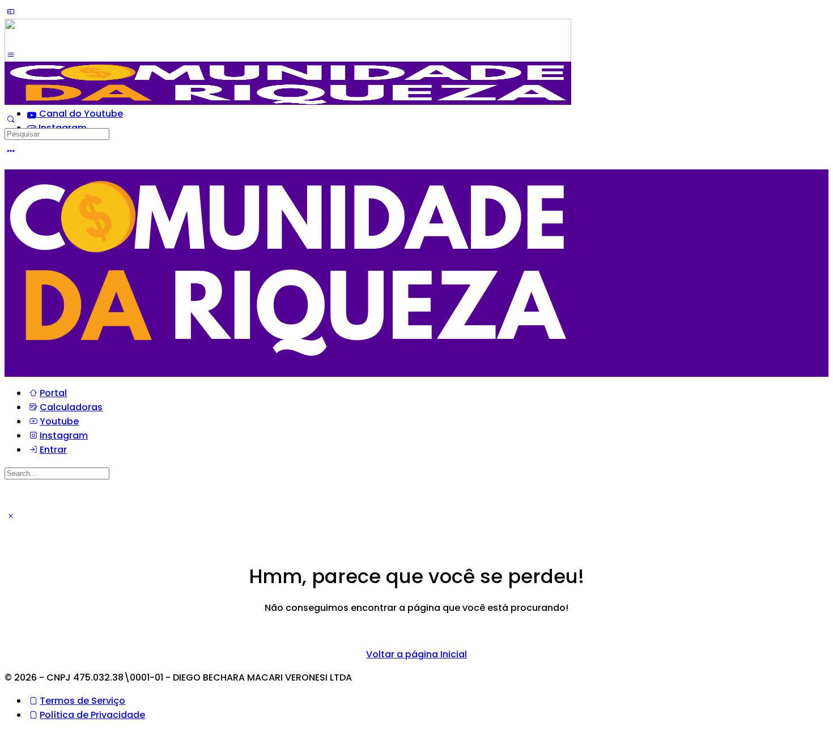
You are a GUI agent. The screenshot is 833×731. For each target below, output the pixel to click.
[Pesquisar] (11, 119)
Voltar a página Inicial (416, 654)
